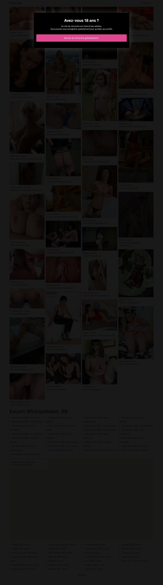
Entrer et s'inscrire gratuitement (81, 38)
